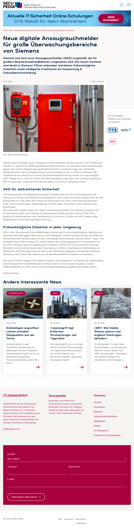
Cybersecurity (16, 293)
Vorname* (12, 466)
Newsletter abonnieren (24, 497)
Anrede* (11, 454)
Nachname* (74, 466)
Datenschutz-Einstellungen (107, 435)
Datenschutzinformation (106, 416)
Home (5, 30)
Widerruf (98, 411)
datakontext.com (11, 429)
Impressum (68, 519)
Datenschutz (80, 519)
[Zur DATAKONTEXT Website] (21, 395)
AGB (60, 519)
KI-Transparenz (101, 430)
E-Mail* (11, 479)
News (11, 30)
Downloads (99, 407)
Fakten (97, 425)
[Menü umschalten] (129, 4)
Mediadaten (99, 421)
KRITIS (55, 293)
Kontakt (97, 402)
